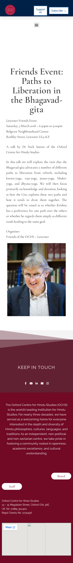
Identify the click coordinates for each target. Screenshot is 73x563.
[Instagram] (47, 383)
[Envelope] (42, 383)
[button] (37, 25)
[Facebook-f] (25, 383)
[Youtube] (31, 383)
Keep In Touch (36, 367)
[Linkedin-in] (36, 383)
